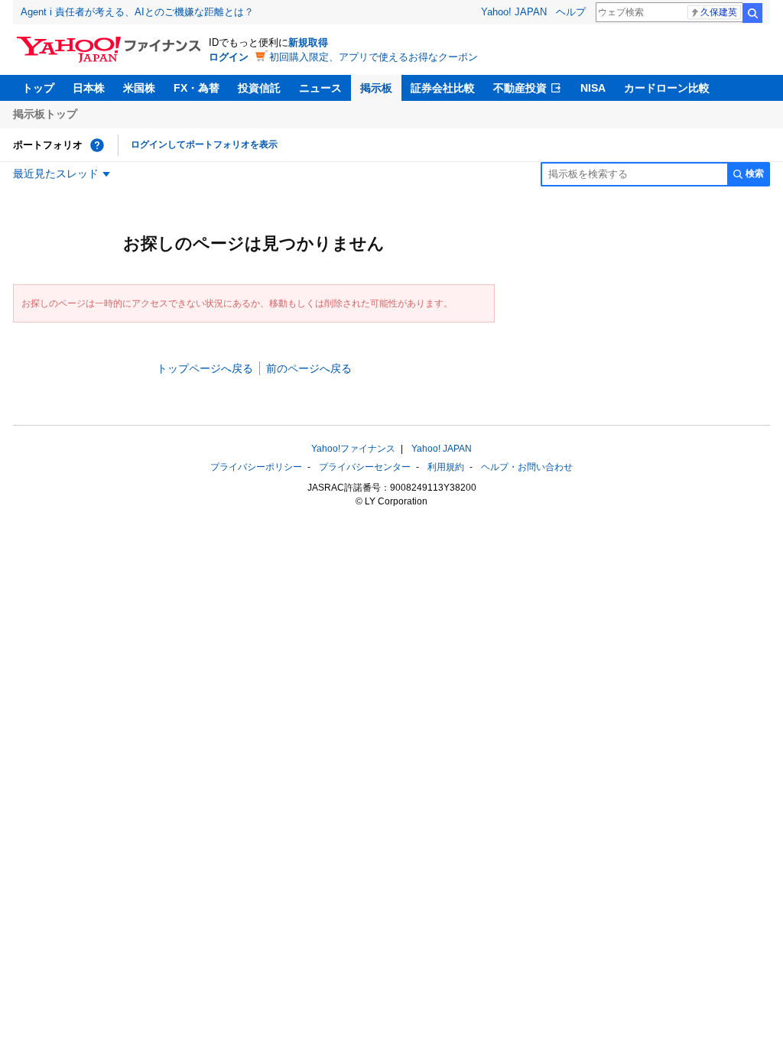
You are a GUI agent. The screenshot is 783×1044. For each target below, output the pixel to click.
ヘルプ (571, 12)
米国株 (139, 88)
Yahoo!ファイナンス (353, 448)
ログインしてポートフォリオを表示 (204, 144)
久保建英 (718, 12)
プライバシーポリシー (256, 467)
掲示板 (376, 88)
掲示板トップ (45, 114)
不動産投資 (520, 88)
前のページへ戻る (309, 368)
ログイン (229, 57)
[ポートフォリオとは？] (97, 145)
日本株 (89, 88)
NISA (593, 88)
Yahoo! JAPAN (514, 12)
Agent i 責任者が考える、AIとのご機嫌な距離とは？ (137, 12)
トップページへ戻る (205, 368)
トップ (38, 88)
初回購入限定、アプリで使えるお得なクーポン (373, 57)
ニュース (320, 88)
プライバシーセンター (365, 467)
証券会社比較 (443, 88)
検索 (752, 13)
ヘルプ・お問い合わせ (527, 467)
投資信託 (259, 88)
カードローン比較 (667, 88)
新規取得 (308, 42)
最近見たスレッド (56, 173)
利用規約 (445, 467)
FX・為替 (196, 88)
